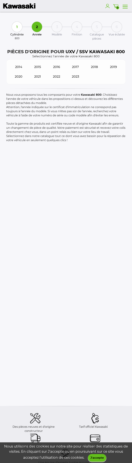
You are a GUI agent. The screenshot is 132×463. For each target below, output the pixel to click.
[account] (108, 6)
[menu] (125, 6)
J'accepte (97, 457)
